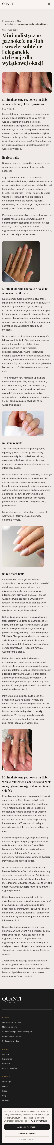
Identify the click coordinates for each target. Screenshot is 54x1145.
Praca (4, 1091)
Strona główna (8, 21)
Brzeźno (6, 1063)
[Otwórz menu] (49, 4)
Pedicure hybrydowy (11, 1041)
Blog (19, 21)
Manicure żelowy (9, 1027)
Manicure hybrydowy (11, 1022)
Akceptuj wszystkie (27, 1127)
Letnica (5, 1054)
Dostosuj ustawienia (27, 1139)
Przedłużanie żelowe (11, 1036)
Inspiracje (6, 1081)
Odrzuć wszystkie (27, 1133)
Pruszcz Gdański (9, 1068)
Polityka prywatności (37, 1121)
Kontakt (5, 1100)
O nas (5, 1086)
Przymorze (7, 1059)
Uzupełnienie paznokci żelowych (17, 1031)
